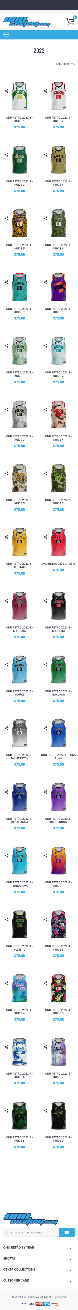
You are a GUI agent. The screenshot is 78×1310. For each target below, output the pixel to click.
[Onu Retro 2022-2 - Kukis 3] (19, 414)
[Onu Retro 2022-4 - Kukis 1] (58, 860)
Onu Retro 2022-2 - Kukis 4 (58, 438)
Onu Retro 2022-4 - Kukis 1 (58, 884)
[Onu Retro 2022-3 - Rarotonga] (58, 796)
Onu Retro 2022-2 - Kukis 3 (19, 438)
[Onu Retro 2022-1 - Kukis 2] (58, 95)
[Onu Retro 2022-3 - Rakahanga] (19, 796)
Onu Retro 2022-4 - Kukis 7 (58, 1075)
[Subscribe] (66, 1232)
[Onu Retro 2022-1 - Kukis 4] (58, 159)
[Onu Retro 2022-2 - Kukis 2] (58, 350)
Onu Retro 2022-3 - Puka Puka (58, 757)
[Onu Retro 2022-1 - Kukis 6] (58, 223)
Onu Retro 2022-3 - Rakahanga (19, 820)
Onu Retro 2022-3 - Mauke (19, 693)
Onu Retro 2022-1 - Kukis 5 (19, 247)
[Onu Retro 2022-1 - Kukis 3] (19, 159)
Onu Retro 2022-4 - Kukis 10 (19, 948)
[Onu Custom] (30, 1219)
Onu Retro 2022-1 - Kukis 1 (19, 119)
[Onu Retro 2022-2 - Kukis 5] (19, 478)
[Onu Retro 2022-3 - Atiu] (58, 541)
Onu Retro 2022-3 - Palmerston (19, 757)
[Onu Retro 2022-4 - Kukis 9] (58, 1115)
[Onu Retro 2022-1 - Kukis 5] (19, 223)
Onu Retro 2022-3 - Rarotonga (58, 820)
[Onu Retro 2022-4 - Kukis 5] (58, 988)
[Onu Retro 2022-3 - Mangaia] (19, 605)
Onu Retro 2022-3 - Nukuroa (58, 693)
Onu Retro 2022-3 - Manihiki (58, 629)
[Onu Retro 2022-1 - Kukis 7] (19, 286)
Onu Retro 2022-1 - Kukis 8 (58, 310)
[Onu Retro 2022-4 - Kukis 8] (19, 1115)
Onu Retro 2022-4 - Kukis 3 (58, 948)
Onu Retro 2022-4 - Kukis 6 (19, 1075)
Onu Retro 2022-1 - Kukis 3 (19, 183)
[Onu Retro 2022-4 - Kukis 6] (19, 1051)
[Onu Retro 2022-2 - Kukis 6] (58, 478)
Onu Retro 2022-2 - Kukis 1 (19, 374)
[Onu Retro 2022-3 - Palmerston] (19, 733)
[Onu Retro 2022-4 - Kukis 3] (58, 924)
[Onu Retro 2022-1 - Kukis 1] (19, 95)
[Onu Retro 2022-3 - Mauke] (19, 669)
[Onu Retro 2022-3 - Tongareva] (19, 860)
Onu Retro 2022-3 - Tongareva (19, 884)
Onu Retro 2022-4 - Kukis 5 (58, 1012)
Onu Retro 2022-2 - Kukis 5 (19, 502)
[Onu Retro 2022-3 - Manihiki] (58, 605)
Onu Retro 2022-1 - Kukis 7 (19, 310)
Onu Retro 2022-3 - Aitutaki (19, 565)
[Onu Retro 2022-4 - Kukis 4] (19, 988)
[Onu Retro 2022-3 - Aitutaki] (19, 541)
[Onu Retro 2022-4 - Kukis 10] (19, 924)
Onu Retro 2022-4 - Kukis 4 (19, 1012)
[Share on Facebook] (7, 97)
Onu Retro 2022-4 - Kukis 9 (58, 1139)
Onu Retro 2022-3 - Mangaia (19, 629)
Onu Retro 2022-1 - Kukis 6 (58, 247)
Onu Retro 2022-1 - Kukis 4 (58, 183)
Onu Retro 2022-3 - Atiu (58, 564)
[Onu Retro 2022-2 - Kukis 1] (19, 350)
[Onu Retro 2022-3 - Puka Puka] (58, 733)
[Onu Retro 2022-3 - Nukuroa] (58, 669)
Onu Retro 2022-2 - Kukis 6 (58, 502)
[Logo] (27, 22)
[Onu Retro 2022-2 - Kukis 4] (58, 414)
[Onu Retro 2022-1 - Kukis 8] (58, 286)
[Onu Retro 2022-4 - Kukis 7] (58, 1051)
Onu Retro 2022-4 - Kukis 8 (19, 1139)
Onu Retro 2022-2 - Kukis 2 (58, 374)
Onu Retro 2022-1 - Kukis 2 (58, 119)
